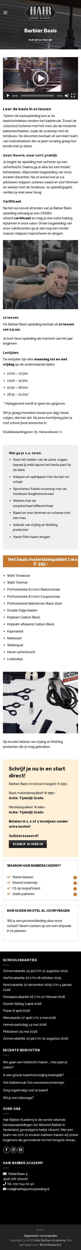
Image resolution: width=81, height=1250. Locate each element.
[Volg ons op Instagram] (13, 1150)
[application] (40, 78)
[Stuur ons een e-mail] (20, 1150)
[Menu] (5, 12)
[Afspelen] (8, 96)
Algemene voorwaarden (40, 1235)
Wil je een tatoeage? (18, 1098)
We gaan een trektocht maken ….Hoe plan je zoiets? (35, 1064)
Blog (40, 1229)
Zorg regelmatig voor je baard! (25, 1090)
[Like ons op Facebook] (6, 1150)
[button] (40, 78)
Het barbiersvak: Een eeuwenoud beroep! (33, 1082)
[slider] (37, 96)
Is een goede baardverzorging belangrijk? (33, 1075)
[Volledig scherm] (73, 96)
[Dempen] (67, 96)
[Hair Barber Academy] (40, 12)
